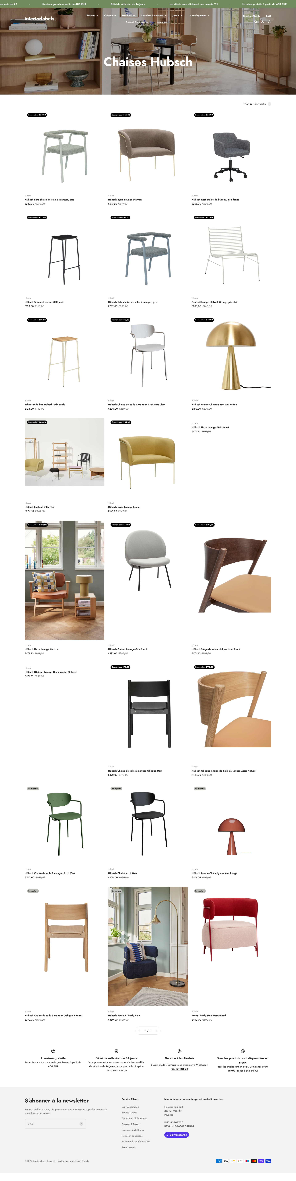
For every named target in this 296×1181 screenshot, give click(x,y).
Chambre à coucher (152, 15)
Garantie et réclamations (134, 1118)
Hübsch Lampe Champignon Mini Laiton (214, 404)
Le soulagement (197, 15)
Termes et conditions (132, 1136)
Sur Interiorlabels (130, 1107)
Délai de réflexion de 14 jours (103, 4)
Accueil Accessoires (137, 22)
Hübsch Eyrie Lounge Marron (125, 199)
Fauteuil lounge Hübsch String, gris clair (215, 302)
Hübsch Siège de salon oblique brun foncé (216, 649)
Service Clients (251, 16)
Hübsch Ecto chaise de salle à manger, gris (49, 199)
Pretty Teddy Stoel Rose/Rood (209, 1015)
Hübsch (28, 195)
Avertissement (129, 1147)
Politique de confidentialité (136, 1141)
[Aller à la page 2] (156, 1030)
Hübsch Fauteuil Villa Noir (40, 507)
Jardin (176, 15)
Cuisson (108, 15)
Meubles (127, 15)
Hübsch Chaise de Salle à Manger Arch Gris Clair (136, 404)
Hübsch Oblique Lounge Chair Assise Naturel (50, 672)
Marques (162, 22)
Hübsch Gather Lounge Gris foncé (127, 649)
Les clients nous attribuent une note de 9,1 (169, 4)
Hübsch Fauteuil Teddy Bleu (124, 1015)
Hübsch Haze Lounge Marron (41, 649)
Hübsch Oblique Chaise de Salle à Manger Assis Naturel (224, 771)
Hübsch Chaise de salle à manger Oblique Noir (135, 771)
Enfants (90, 15)
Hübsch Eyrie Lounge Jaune (124, 507)
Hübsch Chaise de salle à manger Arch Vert (50, 873)
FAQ (268, 16)
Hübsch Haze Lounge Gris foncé (210, 427)
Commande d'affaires (133, 1130)
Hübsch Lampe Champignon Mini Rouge (214, 873)
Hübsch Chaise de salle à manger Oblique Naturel (53, 1015)
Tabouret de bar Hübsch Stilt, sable (45, 404)
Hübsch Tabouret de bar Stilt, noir (44, 302)
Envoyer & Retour (131, 1124)
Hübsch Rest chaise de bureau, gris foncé (215, 199)
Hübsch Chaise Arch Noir (122, 873)
